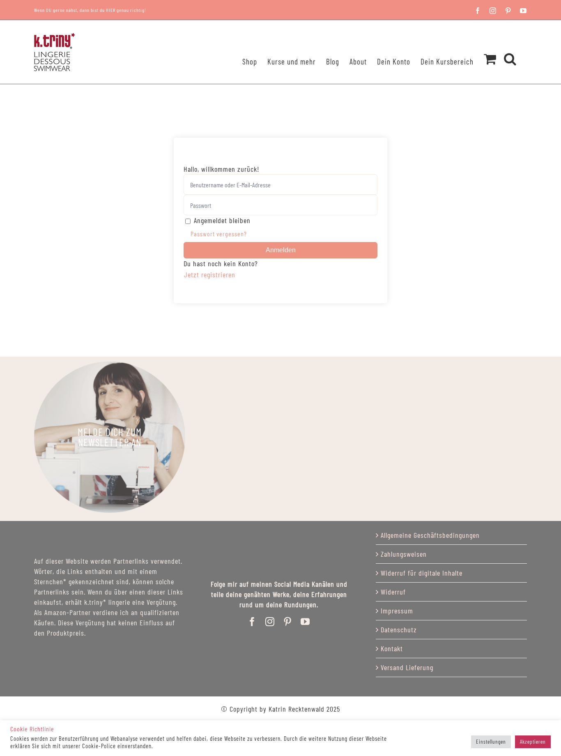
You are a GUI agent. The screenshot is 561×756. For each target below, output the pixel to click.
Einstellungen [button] (491, 741)
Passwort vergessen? (219, 233)
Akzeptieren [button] (533, 741)
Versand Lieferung (407, 667)
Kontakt (392, 648)
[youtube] (305, 621)
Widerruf (393, 591)
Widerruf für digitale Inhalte (421, 572)
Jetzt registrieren (209, 274)
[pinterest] (287, 621)
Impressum (397, 610)
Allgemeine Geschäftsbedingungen (430, 534)
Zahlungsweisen (404, 553)
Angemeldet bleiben (222, 220)
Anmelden (281, 250)
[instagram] (270, 621)
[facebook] (252, 621)
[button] (510, 48)
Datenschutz (399, 629)
